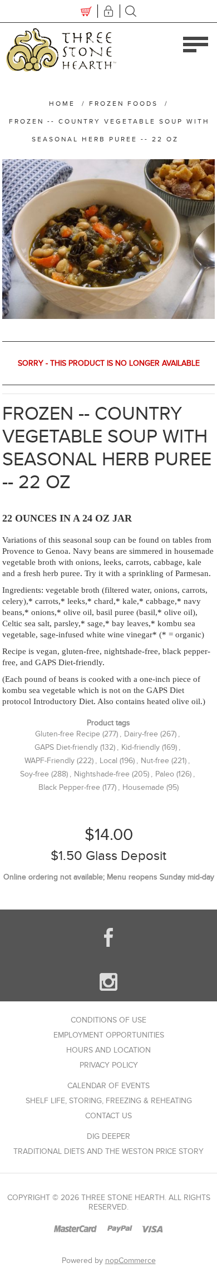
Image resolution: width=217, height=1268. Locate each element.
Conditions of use (108, 1020)
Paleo (164, 774)
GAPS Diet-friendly (66, 747)
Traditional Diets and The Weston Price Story (108, 1151)
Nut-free (155, 760)
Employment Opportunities (108, 1035)
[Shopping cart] (86, 11)
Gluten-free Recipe (67, 734)
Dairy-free (141, 734)
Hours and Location (108, 1050)
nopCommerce (130, 1260)
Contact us (108, 1115)
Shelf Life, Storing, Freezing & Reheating (109, 1100)
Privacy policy (109, 1065)
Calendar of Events (108, 1085)
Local (108, 760)
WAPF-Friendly (49, 760)
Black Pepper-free (69, 787)
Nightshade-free (102, 774)
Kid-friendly (140, 747)
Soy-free (34, 774)
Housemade (143, 787)
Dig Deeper (108, 1136)
